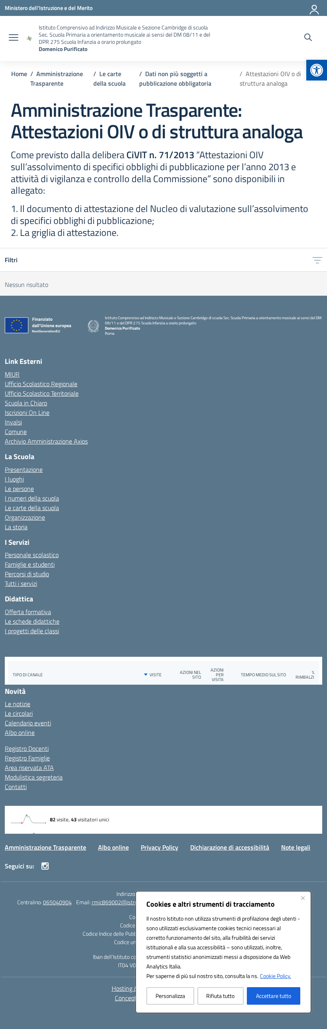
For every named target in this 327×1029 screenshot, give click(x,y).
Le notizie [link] (17, 704)
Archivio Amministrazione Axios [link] (46, 441)
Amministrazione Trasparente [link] (45, 847)
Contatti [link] (16, 786)
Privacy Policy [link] (159, 847)
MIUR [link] (12, 374)
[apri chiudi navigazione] (13, 38)
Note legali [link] (295, 847)
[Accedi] (314, 8)
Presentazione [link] (24, 469)
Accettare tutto (273, 996)
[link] (316, 70)
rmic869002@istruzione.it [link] (123, 902)
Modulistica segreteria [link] (34, 777)
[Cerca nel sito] (308, 38)
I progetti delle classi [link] (32, 631)
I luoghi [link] (14, 479)
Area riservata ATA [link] (29, 767)
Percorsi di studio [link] (27, 574)
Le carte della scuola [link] (32, 508)
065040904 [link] (57, 902)
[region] (223, 952)
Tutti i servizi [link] (21, 583)
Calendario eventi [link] (28, 723)
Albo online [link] (20, 732)
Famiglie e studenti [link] (30, 564)
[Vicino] (302, 898)
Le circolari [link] (19, 713)
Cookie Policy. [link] (275, 976)
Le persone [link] (19, 488)
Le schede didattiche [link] (32, 621)
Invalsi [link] (13, 422)
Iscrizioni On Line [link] (27, 412)
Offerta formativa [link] (28, 612)
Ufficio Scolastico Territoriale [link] (42, 393)
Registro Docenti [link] (27, 748)
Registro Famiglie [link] (27, 758)
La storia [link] (16, 527)
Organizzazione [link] (25, 517)
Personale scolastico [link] (32, 555)
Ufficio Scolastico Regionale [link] (41, 384)
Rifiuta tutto (220, 996)
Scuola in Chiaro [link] (26, 403)
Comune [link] (16, 431)
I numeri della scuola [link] (32, 498)
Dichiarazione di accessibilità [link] (229, 847)
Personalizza (170, 996)
